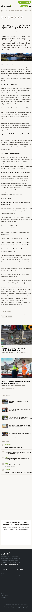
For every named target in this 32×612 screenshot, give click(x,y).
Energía (2, 571)
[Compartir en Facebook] (5, 17)
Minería (2, 573)
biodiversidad (5, 313)
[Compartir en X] (8, 17)
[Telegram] (23, 607)
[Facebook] (5, 607)
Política (2, 577)
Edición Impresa (4, 595)
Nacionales (3, 582)
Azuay (18, 313)
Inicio (2, 10)
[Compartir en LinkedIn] (15, 17)
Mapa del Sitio (4, 597)
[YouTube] (19, 607)
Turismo (6, 10)
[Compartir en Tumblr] (18, 17)
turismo (12, 313)
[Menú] (30, 6)
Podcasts (10, 2)
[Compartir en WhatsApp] (2, 17)
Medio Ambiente (4, 580)
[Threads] (16, 607)
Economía (3, 575)
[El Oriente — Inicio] (6, 6)
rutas (23, 313)
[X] (9, 607)
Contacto (3, 593)
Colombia (3, 586)
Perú (2, 584)
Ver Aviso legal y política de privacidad (9, 564)
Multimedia (19, 573)
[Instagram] (12, 607)
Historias (16, 2)
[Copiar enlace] (22, 17)
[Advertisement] (16, 495)
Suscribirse (24, 6)
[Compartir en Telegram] (12, 17)
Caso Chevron (4, 2)
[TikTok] (27, 607)
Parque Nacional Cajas (7, 316)
